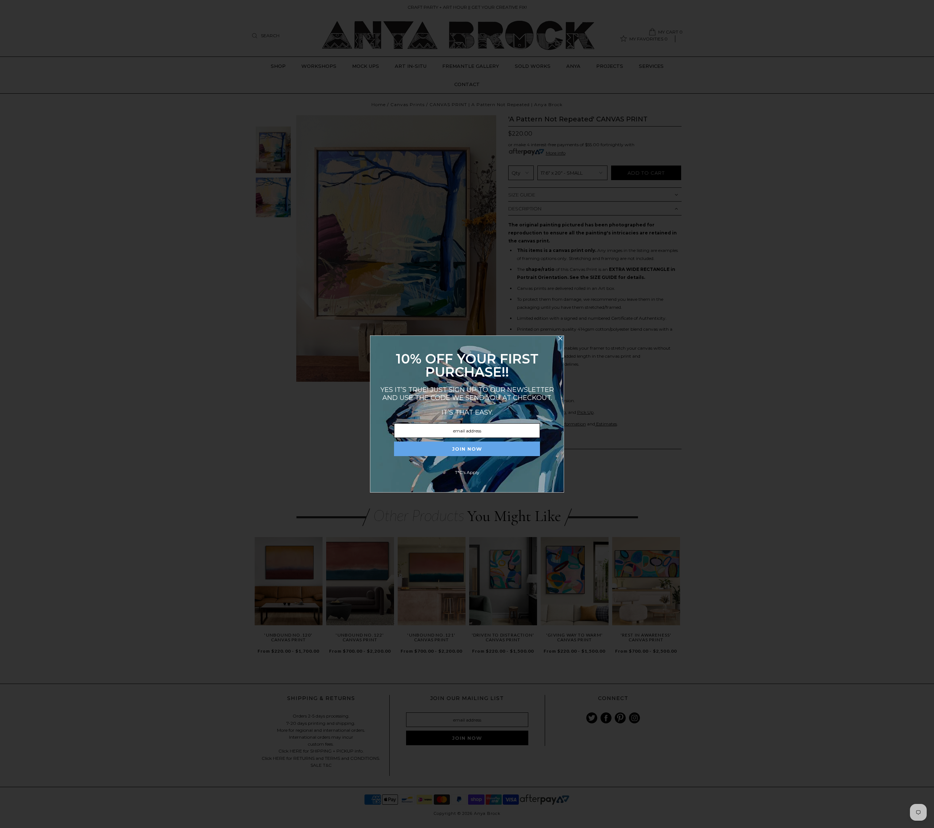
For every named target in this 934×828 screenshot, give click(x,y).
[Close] (560, 339)
